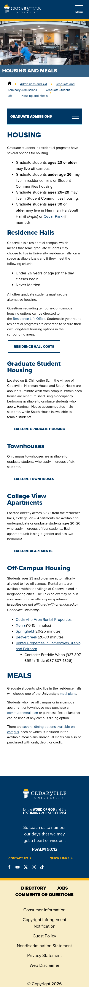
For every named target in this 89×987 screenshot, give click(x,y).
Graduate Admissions (31, 116)
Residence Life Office (29, 318)
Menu (79, 12)
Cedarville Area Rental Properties (44, 619)
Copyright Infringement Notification (44, 922)
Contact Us (18, 858)
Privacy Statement (44, 955)
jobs (62, 888)
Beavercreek (26, 637)
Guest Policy (44, 936)
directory (33, 888)
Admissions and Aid (33, 84)
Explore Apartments (33, 550)
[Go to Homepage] (22, 12)
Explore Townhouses (34, 478)
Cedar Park (53, 216)
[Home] (9, 84)
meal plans (68, 693)
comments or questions (44, 894)
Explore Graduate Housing (39, 428)
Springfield (25, 631)
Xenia (20, 625)
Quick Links (59, 858)
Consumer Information (44, 910)
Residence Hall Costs (34, 346)
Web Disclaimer (44, 965)
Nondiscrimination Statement (44, 945)
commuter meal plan (22, 712)
